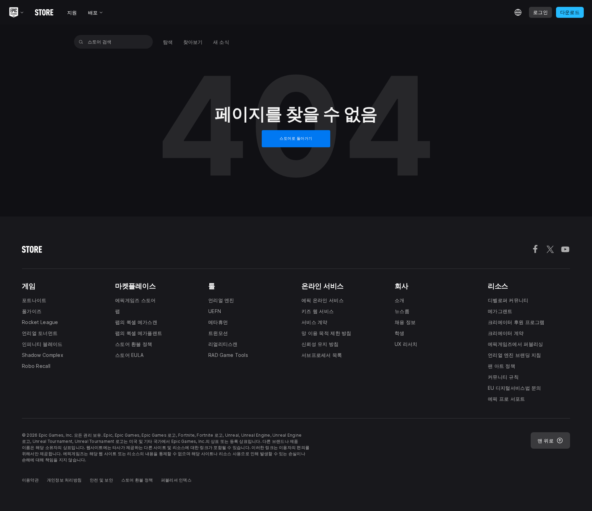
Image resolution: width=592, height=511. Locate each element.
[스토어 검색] (81, 42)
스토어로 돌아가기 (296, 138)
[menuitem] (168, 42)
